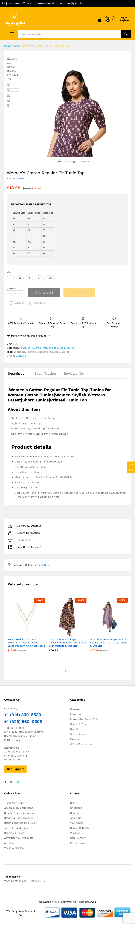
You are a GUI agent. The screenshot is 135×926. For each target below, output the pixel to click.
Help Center (77, 837)
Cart (72, 802)
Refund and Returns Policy (20, 822)
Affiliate (9, 843)
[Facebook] (5, 782)
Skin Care (76, 729)
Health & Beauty (80, 724)
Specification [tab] (45, 373)
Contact (75, 813)
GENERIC (21, 178)
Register (125, 20)
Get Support (15, 769)
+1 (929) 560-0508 (23, 721)
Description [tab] (17, 373)
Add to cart (44, 292)
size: (9, 272)
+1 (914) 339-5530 (22, 714)
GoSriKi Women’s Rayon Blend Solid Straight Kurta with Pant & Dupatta (108, 642)
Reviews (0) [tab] (73, 373)
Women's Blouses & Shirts (58, 347)
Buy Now (79, 292)
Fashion (25, 347)
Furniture (76, 714)
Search (126, 34)
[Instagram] (11, 782)
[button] (10, 278)
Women (36, 347)
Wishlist (75, 832)
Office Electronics (81, 744)
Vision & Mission (14, 847)
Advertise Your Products (18, 837)
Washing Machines (15, 880)
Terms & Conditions (16, 828)
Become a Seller (14, 832)
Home (7, 45)
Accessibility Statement (18, 807)
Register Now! (42, 565)
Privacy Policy (78, 843)
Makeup (75, 739)
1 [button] (66, 671)
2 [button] (69, 671)
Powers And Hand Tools (84, 719)
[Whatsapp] (18, 782)
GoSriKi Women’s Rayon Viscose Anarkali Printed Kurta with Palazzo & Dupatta (67, 642)
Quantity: (11, 289)
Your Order (76, 822)
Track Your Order (14, 802)
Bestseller (19, 351)
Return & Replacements (18, 817)
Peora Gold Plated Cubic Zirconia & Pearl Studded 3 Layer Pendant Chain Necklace (26, 642)
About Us (75, 817)
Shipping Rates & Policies (19, 813)
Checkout (76, 807)
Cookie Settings (79, 828)
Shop (17, 45)
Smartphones (78, 734)
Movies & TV (38, 880)
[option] (13, 69)
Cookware (76, 709)
